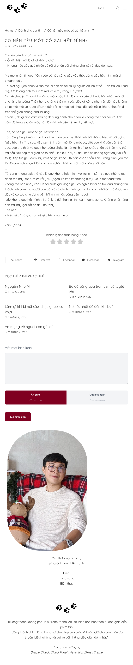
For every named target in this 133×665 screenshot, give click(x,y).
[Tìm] (117, 8)
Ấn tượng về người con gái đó (29, 326)
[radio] (53, 242)
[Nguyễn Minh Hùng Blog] (17, 8)
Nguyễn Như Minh (20, 286)
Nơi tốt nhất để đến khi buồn (92, 306)
